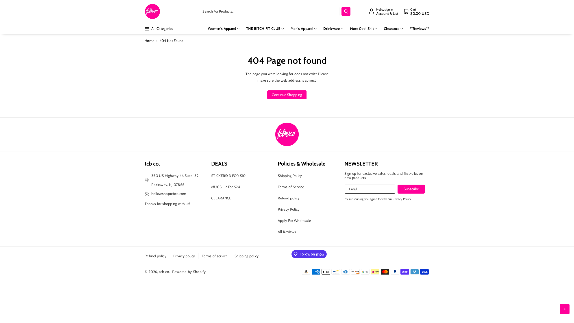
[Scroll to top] (565, 309)
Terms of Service (291, 187)
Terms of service (215, 256)
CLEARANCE (221, 198)
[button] (416, 11)
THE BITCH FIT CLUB (263, 28)
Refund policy (289, 198)
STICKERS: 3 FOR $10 (228, 176)
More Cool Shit (362, 28)
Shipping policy (247, 256)
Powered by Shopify (189, 272)
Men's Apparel (302, 28)
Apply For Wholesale (294, 220)
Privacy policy (184, 256)
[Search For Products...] (345, 11)
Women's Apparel (222, 28)
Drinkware (331, 28)
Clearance (392, 28)
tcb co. (164, 272)
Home (149, 41)
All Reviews (287, 232)
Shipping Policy (290, 176)
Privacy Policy (288, 209)
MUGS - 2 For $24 (225, 187)
